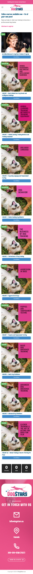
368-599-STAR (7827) (16, 552)
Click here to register (7, 26)
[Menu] (2, 7)
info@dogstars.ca (16, 521)
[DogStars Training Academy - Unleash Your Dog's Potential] (16, 7)
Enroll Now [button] (16, 57)
